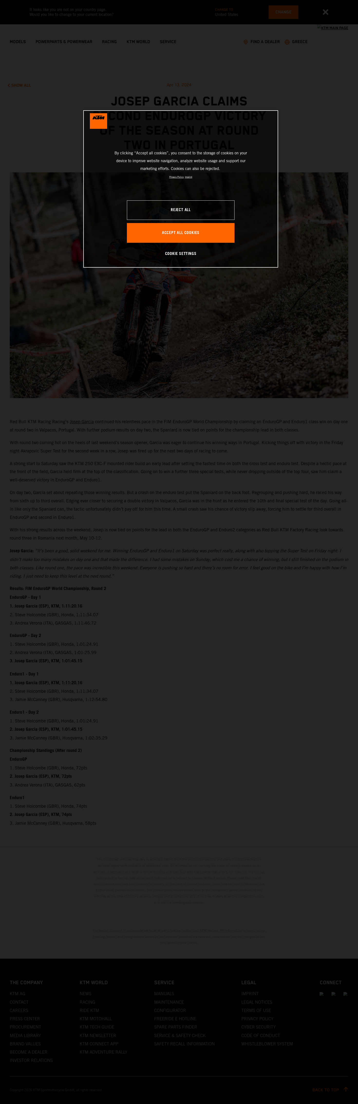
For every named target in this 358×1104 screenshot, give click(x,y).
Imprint (188, 177)
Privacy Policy (176, 177)
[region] (180, 188)
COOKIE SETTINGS (181, 254)
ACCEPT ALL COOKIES (180, 233)
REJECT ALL (181, 210)
